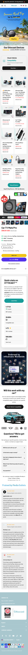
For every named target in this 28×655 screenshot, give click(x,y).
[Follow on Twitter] (6, 636)
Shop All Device (14, 185)
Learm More (14, 300)
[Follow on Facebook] (2, 636)
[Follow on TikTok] (17, 636)
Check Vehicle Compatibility (14, 407)
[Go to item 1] (3, 223)
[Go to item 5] (22, 223)
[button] (22, 5)
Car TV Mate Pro (9, 227)
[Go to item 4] (17, 223)
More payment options (14, 263)
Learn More (14, 39)
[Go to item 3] (13, 223)
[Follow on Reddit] (21, 636)
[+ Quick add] (12, 86)
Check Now (13, 68)
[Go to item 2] (8, 223)
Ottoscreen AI (6, 120)
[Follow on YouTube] (13, 636)
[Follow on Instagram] (10, 636)
